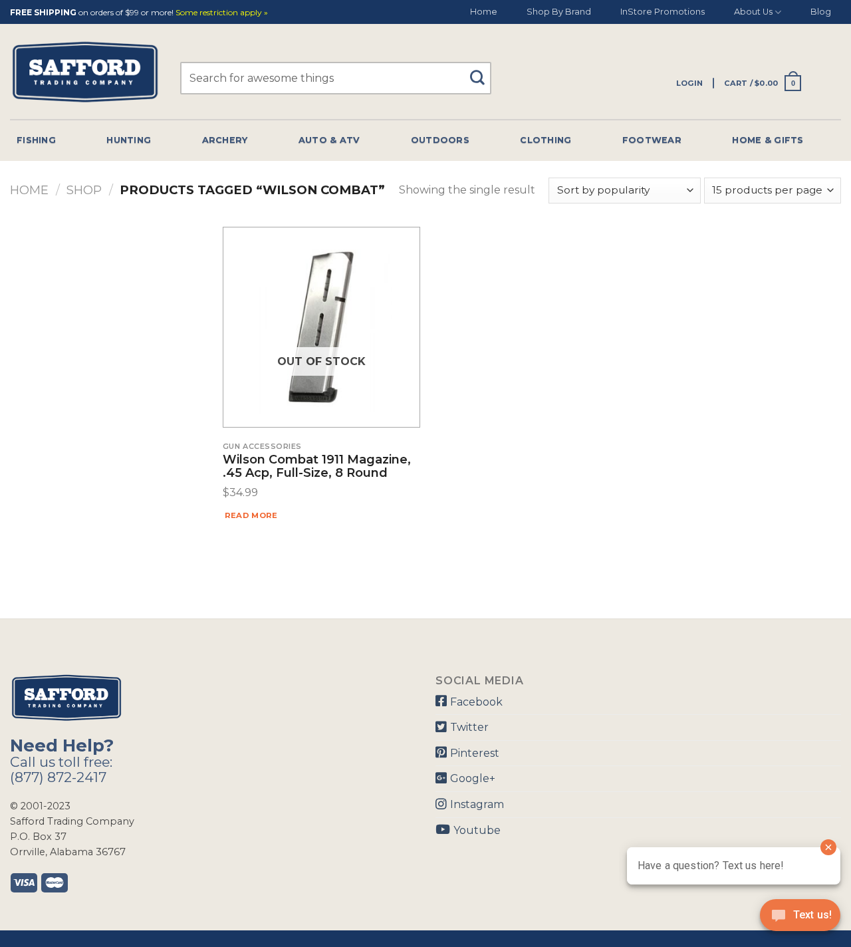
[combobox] (335, 78)
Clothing (545, 140)
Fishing (36, 140)
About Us (753, 12)
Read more (251, 515)
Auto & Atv (329, 140)
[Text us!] (800, 919)
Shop (84, 190)
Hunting (128, 140)
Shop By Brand (559, 12)
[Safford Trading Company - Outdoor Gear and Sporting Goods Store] (85, 72)
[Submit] (481, 71)
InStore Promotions (662, 12)
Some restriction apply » (222, 13)
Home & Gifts (767, 140)
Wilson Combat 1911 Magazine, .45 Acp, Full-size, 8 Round (317, 467)
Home (483, 12)
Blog (820, 12)
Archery (225, 140)
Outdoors (440, 140)
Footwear (651, 140)
